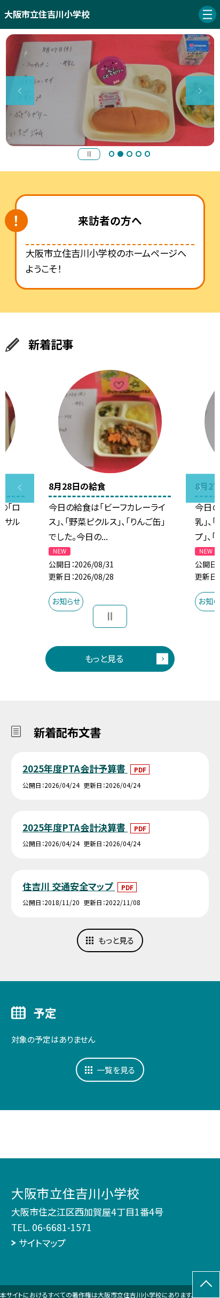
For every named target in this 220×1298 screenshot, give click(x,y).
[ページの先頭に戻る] (206, 1284)
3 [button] (129, 154)
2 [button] (120, 154)
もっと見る (104, 658)
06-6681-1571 (62, 1227)
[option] (110, 90)
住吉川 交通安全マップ (68, 886)
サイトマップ (42, 1242)
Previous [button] (20, 90)
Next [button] (200, 90)
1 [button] (112, 154)
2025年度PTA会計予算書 (75, 768)
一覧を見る (116, 1069)
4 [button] (139, 154)
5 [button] (148, 154)
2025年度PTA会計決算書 (75, 827)
